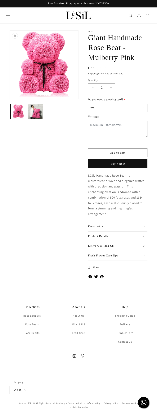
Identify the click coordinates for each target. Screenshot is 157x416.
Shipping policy (80, 407)
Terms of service (130, 403)
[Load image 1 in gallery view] (18, 111)
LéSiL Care (78, 333)
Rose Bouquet (32, 315)
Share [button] (96, 267)
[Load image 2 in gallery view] (35, 111)
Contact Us (125, 341)
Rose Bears (32, 324)
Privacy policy (111, 403)
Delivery (125, 324)
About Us (78, 315)
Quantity (93, 80)
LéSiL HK (31, 403)
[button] (8, 15)
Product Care (125, 333)
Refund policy (93, 403)
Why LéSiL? (78, 324)
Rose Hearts (32, 333)
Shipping (93, 73)
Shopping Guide (125, 315)
